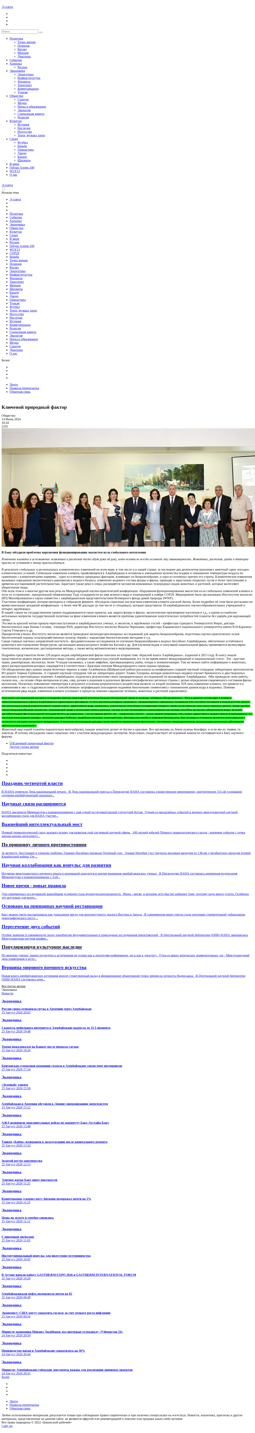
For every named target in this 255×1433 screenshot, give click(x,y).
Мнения (23, 53)
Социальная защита (31, 113)
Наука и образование (32, 106)
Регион (22, 67)
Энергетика (25, 74)
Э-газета (7, 7)
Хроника (16, 63)
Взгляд (22, 49)
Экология (24, 110)
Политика (16, 38)
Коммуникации (28, 88)
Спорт (14, 139)
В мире (14, 164)
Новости (7, 993)
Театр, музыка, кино (31, 135)
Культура (16, 121)
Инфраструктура (29, 78)
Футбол (23, 142)
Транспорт (25, 85)
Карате (22, 156)
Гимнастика (26, 149)
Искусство (25, 131)
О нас (13, 174)
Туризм (22, 92)
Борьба (22, 146)
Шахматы (24, 160)
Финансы (24, 81)
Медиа (22, 103)
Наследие (24, 128)
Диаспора (24, 56)
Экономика (17, 70)
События (16, 60)
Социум (23, 99)
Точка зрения (26, 42)
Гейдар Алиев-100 (22, 167)
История (23, 124)
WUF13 (15, 171)
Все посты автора (14, 986)
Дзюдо (22, 153)
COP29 (14, 253)
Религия (23, 117)
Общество (16, 96)
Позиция (23, 45)
